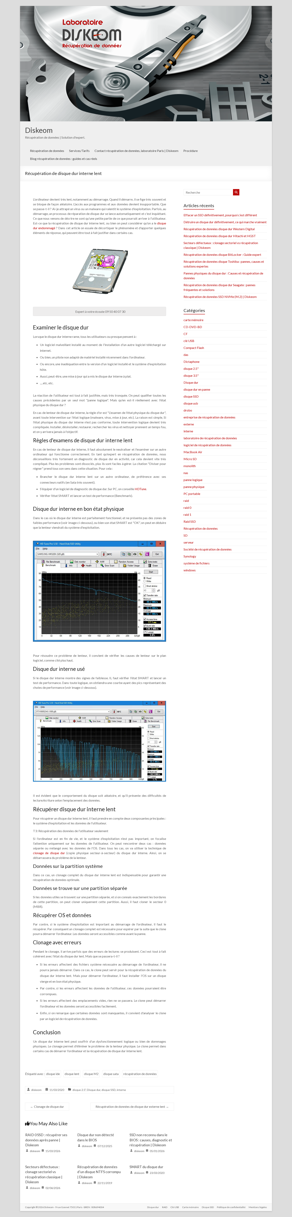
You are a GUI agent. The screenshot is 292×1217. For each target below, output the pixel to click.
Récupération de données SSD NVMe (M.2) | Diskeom (220, 296)
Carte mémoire (190, 1207)
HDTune (140, 489)
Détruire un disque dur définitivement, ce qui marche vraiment (225, 222)
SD (186, 535)
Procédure (190, 151)
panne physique (194, 487)
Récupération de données (47, 151)
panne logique (193, 480)
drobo (188, 410)
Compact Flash (194, 348)
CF (186, 334)
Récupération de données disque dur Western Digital (219, 229)
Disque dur (93, 1089)
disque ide (53, 1074)
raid (186, 500)
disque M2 (91, 1074)
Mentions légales (258, 1207)
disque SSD (109, 1089)
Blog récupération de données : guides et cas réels (63, 158)
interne (121, 1089)
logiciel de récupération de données (207, 445)
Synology (190, 556)
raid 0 (187, 507)
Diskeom (39, 130)
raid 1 (187, 514)
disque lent (72, 1074)
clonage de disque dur (49, 853)
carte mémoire (193, 320)
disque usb (191, 403)
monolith (190, 466)
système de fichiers (197, 563)
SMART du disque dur (146, 1167)
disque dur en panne (197, 389)
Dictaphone (191, 361)
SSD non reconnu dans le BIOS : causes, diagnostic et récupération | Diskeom (151, 1140)
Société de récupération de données (208, 549)
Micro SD (190, 459)
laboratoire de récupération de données (210, 438)
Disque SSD (208, 1207)
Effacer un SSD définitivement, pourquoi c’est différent (220, 215)
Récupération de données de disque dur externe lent (132, 1106)
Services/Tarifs (79, 151)
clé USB (189, 341)
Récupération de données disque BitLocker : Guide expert (222, 254)
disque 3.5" (191, 375)
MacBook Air (193, 452)
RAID (164, 1207)
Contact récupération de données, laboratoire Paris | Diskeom (136, 151)
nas (186, 473)
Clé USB (174, 1207)
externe (189, 424)
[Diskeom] (146, 9)
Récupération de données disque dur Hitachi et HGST (220, 236)
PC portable (192, 493)
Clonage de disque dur (47, 1106)
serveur (189, 542)
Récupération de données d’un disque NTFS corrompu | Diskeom (99, 1172)
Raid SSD (190, 521)
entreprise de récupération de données (209, 417)
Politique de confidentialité (231, 1207)
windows (190, 570)
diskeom (36, 1089)
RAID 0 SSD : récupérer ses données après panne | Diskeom (46, 1140)
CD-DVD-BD (193, 327)
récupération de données (140, 1074)
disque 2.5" (79, 1089)
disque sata (111, 1074)
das (186, 354)
